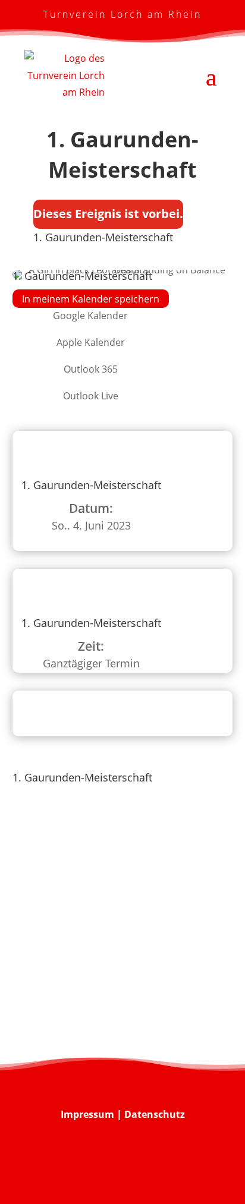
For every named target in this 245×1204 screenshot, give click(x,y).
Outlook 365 (91, 369)
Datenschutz (154, 1114)
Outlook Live (90, 395)
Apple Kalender (90, 342)
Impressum (87, 1114)
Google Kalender (90, 315)
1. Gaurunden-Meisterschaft (103, 237)
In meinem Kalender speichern (90, 298)
